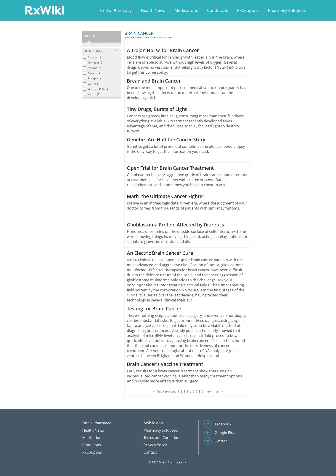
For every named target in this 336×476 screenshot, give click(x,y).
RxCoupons (248, 10)
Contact (150, 452)
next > (209, 391)
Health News (153, 10)
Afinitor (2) (94, 68)
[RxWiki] (44, 10)
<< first (157, 391)
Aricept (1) (94, 78)
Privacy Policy (155, 444)
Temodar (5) (95, 63)
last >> (219, 391)
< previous (169, 391)
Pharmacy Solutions (287, 10)
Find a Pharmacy (116, 10)
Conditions (217, 10)
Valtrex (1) (94, 84)
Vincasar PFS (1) (98, 89)
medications (93, 51)
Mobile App (153, 422)
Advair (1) (94, 73)
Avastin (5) (94, 57)
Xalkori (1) (94, 94)
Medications (186, 10)
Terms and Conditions (162, 437)
